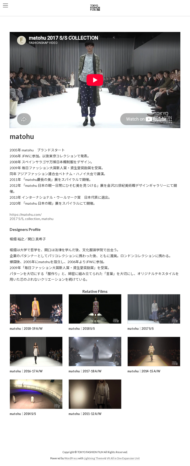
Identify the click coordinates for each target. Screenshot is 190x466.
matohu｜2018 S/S (82, 328)
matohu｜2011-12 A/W (85, 414)
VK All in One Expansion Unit (123, 458)
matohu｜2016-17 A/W (26, 371)
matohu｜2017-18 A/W (85, 371)
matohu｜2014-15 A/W (143, 371)
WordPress (71, 458)
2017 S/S (17, 219)
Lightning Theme (94, 458)
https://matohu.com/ (26, 214)
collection (32, 219)
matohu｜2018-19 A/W (26, 328)
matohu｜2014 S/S (23, 414)
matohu (47, 219)
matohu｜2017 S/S (140, 328)
